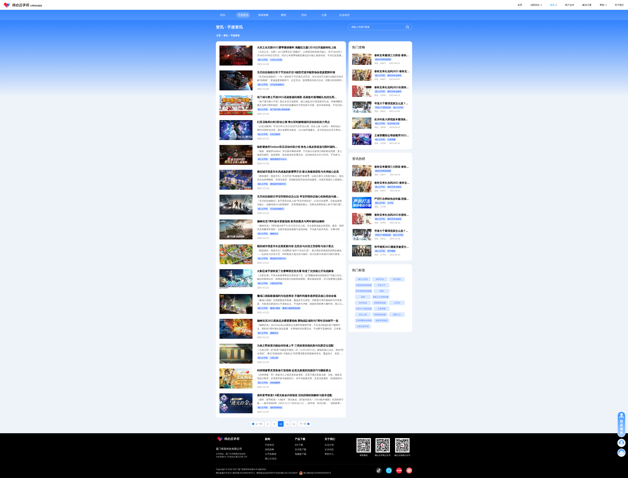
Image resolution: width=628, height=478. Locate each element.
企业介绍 (329, 444)
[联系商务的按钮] (621, 424)
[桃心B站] (389, 470)
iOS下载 (299, 444)
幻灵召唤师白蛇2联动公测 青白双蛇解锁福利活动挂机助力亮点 (293, 122)
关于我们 (619, 4)
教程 (283, 15)
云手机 (397, 302)
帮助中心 (329, 453)
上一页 (258, 423)
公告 (324, 15)
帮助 (602, 4)
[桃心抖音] (379, 470)
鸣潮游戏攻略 (380, 314)
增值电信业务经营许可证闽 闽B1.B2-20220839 (276, 472)
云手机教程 (270, 453)
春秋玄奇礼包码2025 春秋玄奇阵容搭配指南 (399, 71)
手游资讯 (243, 15)
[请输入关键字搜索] (407, 27)
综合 (222, 15)
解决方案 (587, 4)
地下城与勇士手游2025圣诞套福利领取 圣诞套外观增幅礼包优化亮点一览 (299, 97)
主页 (218, 35)
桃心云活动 (270, 458)
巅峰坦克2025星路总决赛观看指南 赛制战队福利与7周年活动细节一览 (297, 320)
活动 (303, 15)
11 (287, 424)
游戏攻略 (263, 15)
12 (294, 424)
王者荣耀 (381, 308)
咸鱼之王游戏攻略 (381, 296)
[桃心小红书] (399, 470)
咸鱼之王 (397, 314)
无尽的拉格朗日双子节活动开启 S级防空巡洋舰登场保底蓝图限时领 (296, 72)
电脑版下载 (300, 453)
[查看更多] (621, 453)
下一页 (302, 423)
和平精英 (397, 279)
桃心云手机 (363, 279)
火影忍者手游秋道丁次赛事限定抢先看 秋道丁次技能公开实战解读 (295, 271)
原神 (363, 296)
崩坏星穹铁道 (381, 320)
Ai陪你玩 (535, 4)
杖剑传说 (363, 302)
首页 (520, 4)
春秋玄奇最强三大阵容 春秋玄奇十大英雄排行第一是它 (406, 55)
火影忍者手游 (363, 326)
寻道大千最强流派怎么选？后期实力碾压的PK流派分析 (406, 103)
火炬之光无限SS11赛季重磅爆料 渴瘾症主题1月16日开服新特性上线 (296, 47)
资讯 (552, 4)
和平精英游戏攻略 (364, 291)
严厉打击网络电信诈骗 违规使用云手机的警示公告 (403, 199)
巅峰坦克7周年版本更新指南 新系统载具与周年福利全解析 (291, 221)
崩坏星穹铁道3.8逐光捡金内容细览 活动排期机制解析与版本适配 (294, 395)
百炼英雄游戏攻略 (364, 285)
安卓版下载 (300, 449)
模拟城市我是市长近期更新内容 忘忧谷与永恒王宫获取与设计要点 (295, 246)
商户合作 (569, 4)
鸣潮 (382, 291)
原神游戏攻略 (380, 302)
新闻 (267, 439)
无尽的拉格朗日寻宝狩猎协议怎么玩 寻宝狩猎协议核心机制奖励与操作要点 (300, 196)
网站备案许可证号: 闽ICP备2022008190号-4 (235, 472)
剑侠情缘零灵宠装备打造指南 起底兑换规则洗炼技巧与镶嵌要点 (294, 370)
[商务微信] (364, 445)
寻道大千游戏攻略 (364, 308)
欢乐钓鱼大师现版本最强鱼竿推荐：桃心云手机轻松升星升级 (409, 119)
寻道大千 (381, 285)
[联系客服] (621, 443)
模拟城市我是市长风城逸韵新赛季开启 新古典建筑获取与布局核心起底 (298, 171)
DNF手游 (380, 279)
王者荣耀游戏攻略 (364, 320)
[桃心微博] (409, 470)
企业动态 (344, 15)
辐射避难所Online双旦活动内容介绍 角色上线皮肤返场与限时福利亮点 (298, 147)
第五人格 (363, 314)
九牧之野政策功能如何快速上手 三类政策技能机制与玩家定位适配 (295, 345)
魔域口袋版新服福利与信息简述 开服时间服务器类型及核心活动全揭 (296, 296)
